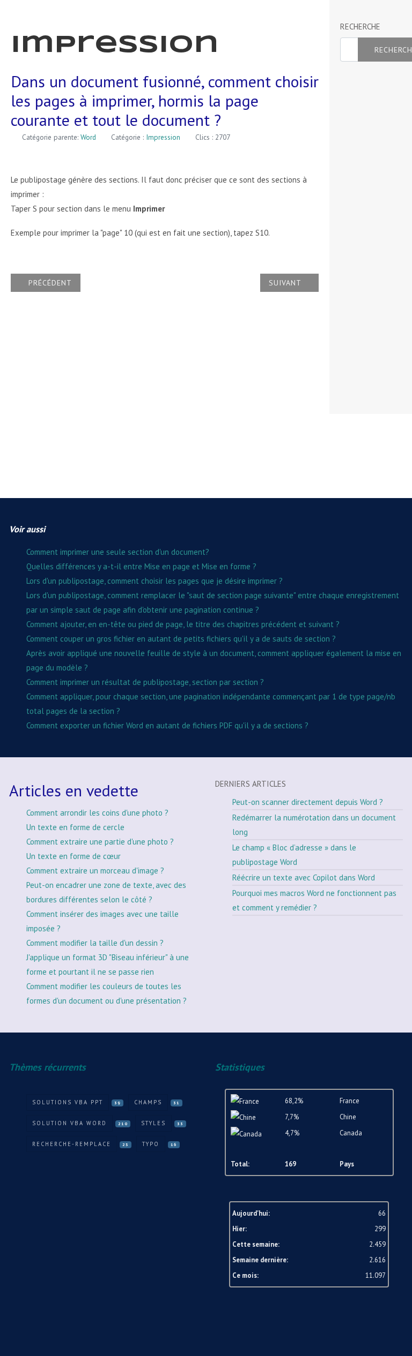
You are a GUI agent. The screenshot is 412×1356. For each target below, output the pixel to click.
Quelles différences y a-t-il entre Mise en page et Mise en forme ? (141, 566)
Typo (150, 1144)
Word (88, 137)
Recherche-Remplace (71, 1144)
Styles (153, 1123)
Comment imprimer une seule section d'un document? (117, 552)
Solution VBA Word (69, 1123)
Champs (148, 1102)
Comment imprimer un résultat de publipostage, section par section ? (145, 682)
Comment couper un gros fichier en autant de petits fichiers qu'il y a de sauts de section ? (181, 639)
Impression (163, 137)
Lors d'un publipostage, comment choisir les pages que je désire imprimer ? (154, 581)
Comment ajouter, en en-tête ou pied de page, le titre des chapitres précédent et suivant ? (183, 624)
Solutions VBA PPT (67, 1102)
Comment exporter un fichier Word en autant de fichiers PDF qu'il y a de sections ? (167, 725)
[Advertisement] (375, 238)
